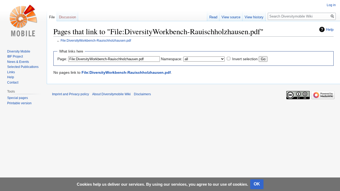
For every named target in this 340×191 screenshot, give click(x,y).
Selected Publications (23, 67)
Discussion (67, 17)
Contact (12, 82)
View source (231, 17)
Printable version (19, 103)
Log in (331, 5)
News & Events (18, 62)
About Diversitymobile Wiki (111, 94)
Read (213, 17)
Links (11, 72)
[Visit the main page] (23, 21)
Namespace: (171, 59)
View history (254, 17)
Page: (62, 59)
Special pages (17, 98)
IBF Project (15, 56)
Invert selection (245, 59)
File (52, 17)
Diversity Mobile (18, 51)
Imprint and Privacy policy (70, 94)
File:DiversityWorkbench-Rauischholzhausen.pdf (96, 40)
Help (330, 29)
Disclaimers (142, 94)
